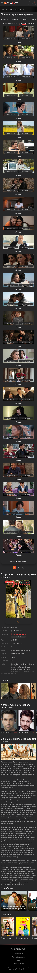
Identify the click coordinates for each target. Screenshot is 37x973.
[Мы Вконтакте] (10, 969)
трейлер (15, 19)
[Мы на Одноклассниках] (21, 969)
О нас (18, 960)
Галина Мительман (11, 38)
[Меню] (2, 3)
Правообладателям (18, 957)
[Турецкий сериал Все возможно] (23, 926)
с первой (31, 23)
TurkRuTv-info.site (18, 964)
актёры (24, 19)
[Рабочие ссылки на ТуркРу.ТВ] (27, 969)
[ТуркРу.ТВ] (11, 3)
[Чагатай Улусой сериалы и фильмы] (26, 720)
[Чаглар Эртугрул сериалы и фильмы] (9, 720)
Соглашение (18, 954)
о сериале (4, 19)
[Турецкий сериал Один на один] (7, 926)
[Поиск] (29, 3)
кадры (34, 19)
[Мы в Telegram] (15, 969)
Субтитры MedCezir (26, 38)
